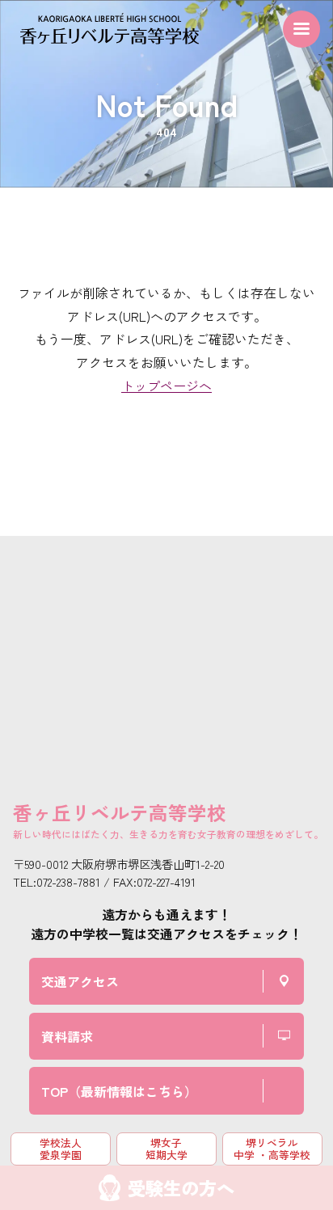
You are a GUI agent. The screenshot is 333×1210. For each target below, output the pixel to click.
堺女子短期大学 (166, 1148)
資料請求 (67, 1036)
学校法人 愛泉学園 (61, 1148)
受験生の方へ (181, 1187)
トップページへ (166, 385)
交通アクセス (80, 981)
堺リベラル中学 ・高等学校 (272, 1148)
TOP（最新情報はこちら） (119, 1091)
